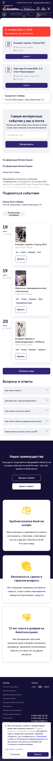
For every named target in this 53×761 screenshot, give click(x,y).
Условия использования (12, 710)
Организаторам (9, 698)
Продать (27, 9)
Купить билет (26, 486)
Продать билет (26, 478)
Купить (26, 56)
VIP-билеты (7, 706)
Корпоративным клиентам (13, 702)
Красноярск (45, 3)
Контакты (6, 722)
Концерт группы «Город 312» (31, 244)
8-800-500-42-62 (24, 3)
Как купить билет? (13, 390)
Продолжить (27, 144)
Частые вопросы (9, 691)
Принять (38, 754)
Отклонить (15, 754)
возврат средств (34, 595)
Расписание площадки (14, 214)
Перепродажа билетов (12, 695)
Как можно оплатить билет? (18, 411)
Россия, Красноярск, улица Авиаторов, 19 (24, 98)
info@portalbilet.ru (39, 721)
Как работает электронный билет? (21, 401)
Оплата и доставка (10, 687)
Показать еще (26, 371)
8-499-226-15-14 (39, 718)
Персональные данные (12, 714)
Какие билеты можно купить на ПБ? (21, 432)
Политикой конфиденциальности (32, 739)
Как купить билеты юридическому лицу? (23, 421)
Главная (36, 3)
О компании (7, 718)
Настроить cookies (14, 749)
